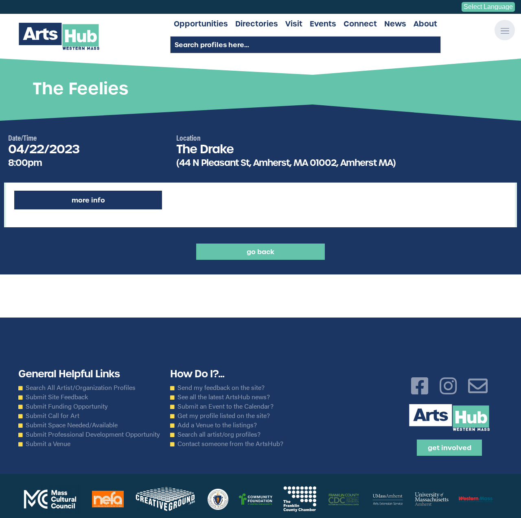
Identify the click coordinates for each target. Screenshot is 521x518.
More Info (88, 200)
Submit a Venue (48, 443)
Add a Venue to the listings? (217, 425)
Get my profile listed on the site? (223, 415)
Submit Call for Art (52, 415)
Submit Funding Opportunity (67, 406)
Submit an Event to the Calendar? (225, 406)
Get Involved (449, 447)
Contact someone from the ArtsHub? (230, 443)
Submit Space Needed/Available (72, 425)
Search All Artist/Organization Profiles (81, 387)
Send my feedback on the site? (221, 387)
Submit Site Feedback (57, 397)
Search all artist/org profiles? (218, 434)
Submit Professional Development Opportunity (93, 434)
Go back (260, 251)
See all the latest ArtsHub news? (223, 397)
